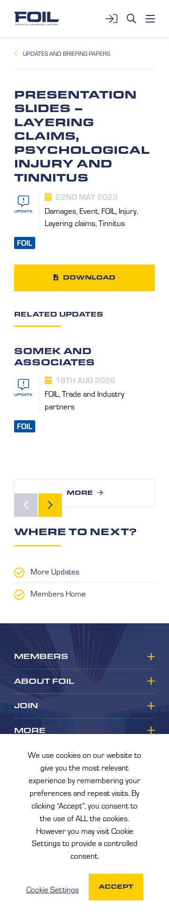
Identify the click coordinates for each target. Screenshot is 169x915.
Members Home (58, 593)
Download (89, 277)
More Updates (55, 571)
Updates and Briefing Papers (66, 53)
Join (26, 706)
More (80, 492)
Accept (116, 886)
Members (41, 656)
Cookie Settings (52, 889)
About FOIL (44, 681)
